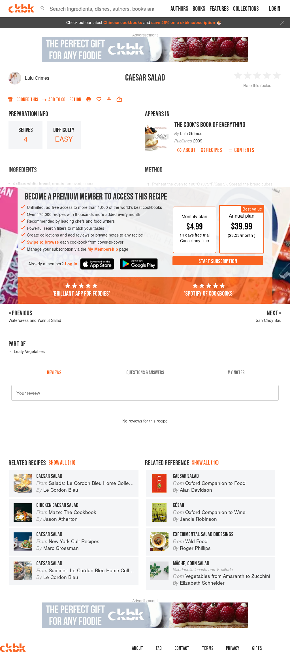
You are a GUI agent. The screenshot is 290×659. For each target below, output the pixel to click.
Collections (246, 9)
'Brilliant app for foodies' (81, 294)
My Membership (103, 249)
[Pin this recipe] (109, 99)
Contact (181, 648)
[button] (42, 8)
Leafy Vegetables (29, 351)
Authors (179, 9)
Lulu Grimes (37, 78)
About (189, 150)
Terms (207, 648)
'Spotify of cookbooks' (209, 294)
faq (159, 648)
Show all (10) (61, 462)
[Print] (89, 99)
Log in (71, 263)
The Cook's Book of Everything (209, 125)
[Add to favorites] (99, 99)
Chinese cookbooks (122, 22)
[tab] (53, 372)
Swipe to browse (43, 242)
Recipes (214, 150)
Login (274, 9)
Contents (244, 150)
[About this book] (157, 123)
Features (219, 9)
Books (199, 9)
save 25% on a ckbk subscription (183, 22)
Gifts (257, 648)
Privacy (232, 648)
